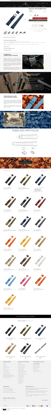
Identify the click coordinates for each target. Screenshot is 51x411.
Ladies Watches (20, 379)
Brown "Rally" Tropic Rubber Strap (23, 269)
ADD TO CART (40, 18)
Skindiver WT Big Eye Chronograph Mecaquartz (9, 392)
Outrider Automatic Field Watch (22, 371)
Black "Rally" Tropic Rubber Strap (23, 210)
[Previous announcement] (3, 0)
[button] (4, 3)
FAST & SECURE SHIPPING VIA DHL (9, 48)
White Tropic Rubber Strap (37, 269)
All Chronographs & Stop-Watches (7, 388)
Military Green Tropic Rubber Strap (24, 188)
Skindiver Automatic (20, 368)
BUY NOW (38, 20)
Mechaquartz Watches (21, 376)
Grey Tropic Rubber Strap (37, 230)
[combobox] (43, 3)
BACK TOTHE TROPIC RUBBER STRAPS (25, 162)
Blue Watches (20, 383)
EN (43, 3)
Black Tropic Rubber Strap (7, 188)
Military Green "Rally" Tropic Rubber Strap (10, 230)
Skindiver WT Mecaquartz (21, 367)
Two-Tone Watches (20, 380)
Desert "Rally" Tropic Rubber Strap (9, 269)
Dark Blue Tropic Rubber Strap (38, 191)
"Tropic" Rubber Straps (36, 363)
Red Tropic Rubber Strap (37, 210)
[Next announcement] (47, 0)
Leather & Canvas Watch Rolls (37, 371)
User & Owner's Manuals (6, 372)
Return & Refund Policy (6, 367)
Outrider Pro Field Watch (21, 372)
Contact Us (4, 363)
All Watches (19, 363)
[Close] (50, 407)
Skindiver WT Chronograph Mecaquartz (8, 389)
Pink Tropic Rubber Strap (22, 289)
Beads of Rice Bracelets (36, 367)
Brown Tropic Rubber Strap (7, 210)
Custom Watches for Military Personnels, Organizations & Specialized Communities (8, 376)
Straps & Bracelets (22, 320)
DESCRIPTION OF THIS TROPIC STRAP (10, 37)
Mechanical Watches (21, 375)
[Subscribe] (16, 400)
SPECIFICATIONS (6, 46)
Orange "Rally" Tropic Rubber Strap (39, 289)
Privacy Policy (5, 368)
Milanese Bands (35, 368)
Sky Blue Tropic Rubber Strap (8, 289)
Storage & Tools (30, 320)
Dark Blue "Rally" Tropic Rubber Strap (24, 230)
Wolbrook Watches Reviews (7, 377)
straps (12, 42)
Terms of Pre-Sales (5, 371)
